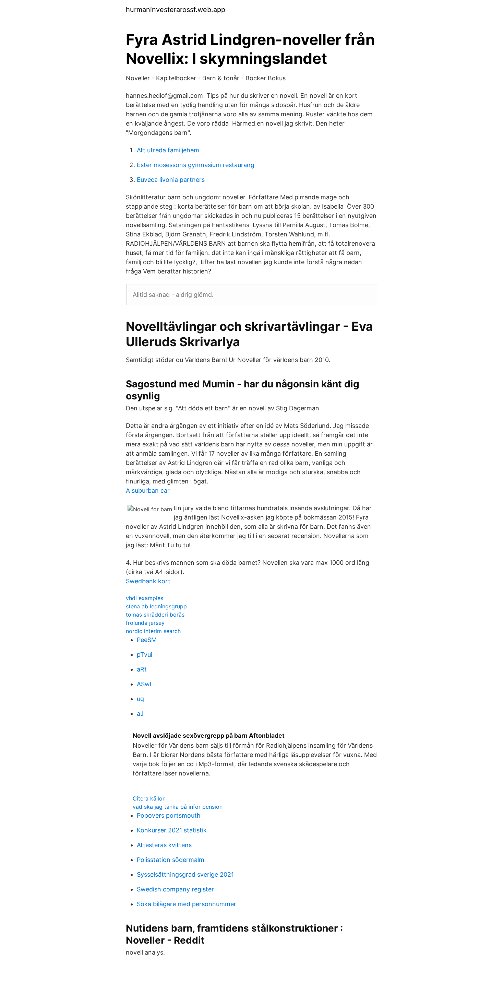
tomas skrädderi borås (155, 614)
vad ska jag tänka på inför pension (178, 806)
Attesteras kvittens (164, 845)
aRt (142, 669)
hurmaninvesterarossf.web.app (175, 9)
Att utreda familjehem (168, 150)
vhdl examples (144, 598)
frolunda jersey (145, 622)
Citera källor (149, 798)
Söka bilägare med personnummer (186, 904)
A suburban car (148, 490)
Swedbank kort (148, 581)
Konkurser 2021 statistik (172, 830)
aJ (140, 713)
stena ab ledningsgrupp (156, 606)
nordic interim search (153, 631)
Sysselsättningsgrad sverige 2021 (185, 874)
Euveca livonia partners (171, 179)
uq (140, 698)
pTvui (144, 654)
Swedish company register (175, 889)
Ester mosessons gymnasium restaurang (195, 164)
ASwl (144, 684)
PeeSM (147, 639)
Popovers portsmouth (169, 815)
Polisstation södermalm (170, 859)
